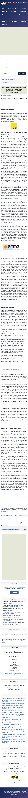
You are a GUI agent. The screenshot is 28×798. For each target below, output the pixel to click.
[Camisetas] (8, 18)
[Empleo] (15, 12)
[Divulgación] (8, 15)
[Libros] (25, 8)
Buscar (22, 73)
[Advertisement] (14, 41)
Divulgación (5, 15)
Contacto (7, 67)
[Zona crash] (25, 15)
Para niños (4, 24)
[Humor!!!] (25, 12)
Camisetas (4, 18)
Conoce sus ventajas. (15, 617)
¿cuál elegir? (8, 620)
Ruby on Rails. (8, 603)
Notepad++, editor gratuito (9, 622)
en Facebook (17, 587)
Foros (23, 18)
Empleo (13, 11)
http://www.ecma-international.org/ (17, 434)
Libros (23, 8)
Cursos (3, 11)
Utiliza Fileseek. (9, 610)
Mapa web (8, 64)
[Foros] (25, 18)
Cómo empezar (12, 8)
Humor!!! (22, 11)
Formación (14, 21)
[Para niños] (8, 24)
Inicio (3, 8)
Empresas (23, 21)
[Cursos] (6, 12)
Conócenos (14, 18)
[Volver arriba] (25, 795)
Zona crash (22, 15)
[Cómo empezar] (17, 8)
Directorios (4, 21)
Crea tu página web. (13, 606)
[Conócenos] (18, 18)
